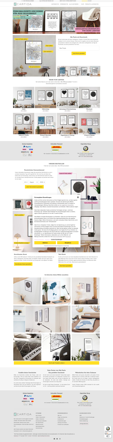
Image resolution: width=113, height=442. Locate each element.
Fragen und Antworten (62, 417)
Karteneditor (55, 4)
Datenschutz (82, 417)
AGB (80, 415)
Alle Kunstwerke (73, 4)
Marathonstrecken (39, 424)
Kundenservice (61, 419)
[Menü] (110, 427)
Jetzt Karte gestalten (79, 53)
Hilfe (82, 4)
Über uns (59, 415)
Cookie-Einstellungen (90, 417)
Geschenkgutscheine (40, 426)
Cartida (29, 435)
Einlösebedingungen (84, 419)
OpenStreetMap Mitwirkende (44, 435)
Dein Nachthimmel (39, 422)
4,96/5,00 (89, 1)
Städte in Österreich (40, 419)
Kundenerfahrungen (62, 421)
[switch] (107, 436)
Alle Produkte (38, 415)
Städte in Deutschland (40, 417)
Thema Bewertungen (88, 156)
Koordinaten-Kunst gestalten (23, 264)
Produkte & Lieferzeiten (92, 4)
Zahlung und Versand (62, 422)
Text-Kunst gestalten (65, 266)
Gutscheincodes (39, 428)
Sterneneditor (64, 4)
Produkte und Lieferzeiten (63, 424)
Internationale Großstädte (41, 421)
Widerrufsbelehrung (84, 421)
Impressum (16, 435)
